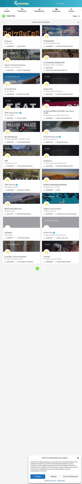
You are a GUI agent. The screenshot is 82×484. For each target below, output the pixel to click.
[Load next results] (78, 22)
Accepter (37, 476)
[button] (78, 458)
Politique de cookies (50, 480)
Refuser (53, 476)
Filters (75, 16)
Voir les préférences (70, 476)
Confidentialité (61, 480)
